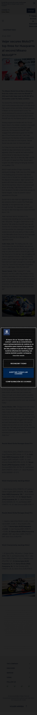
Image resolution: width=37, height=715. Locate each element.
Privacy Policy (16, 355)
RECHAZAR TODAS (18, 363)
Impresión (22, 355)
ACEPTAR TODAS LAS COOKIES (18, 373)
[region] (18, 357)
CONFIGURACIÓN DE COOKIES (18, 382)
